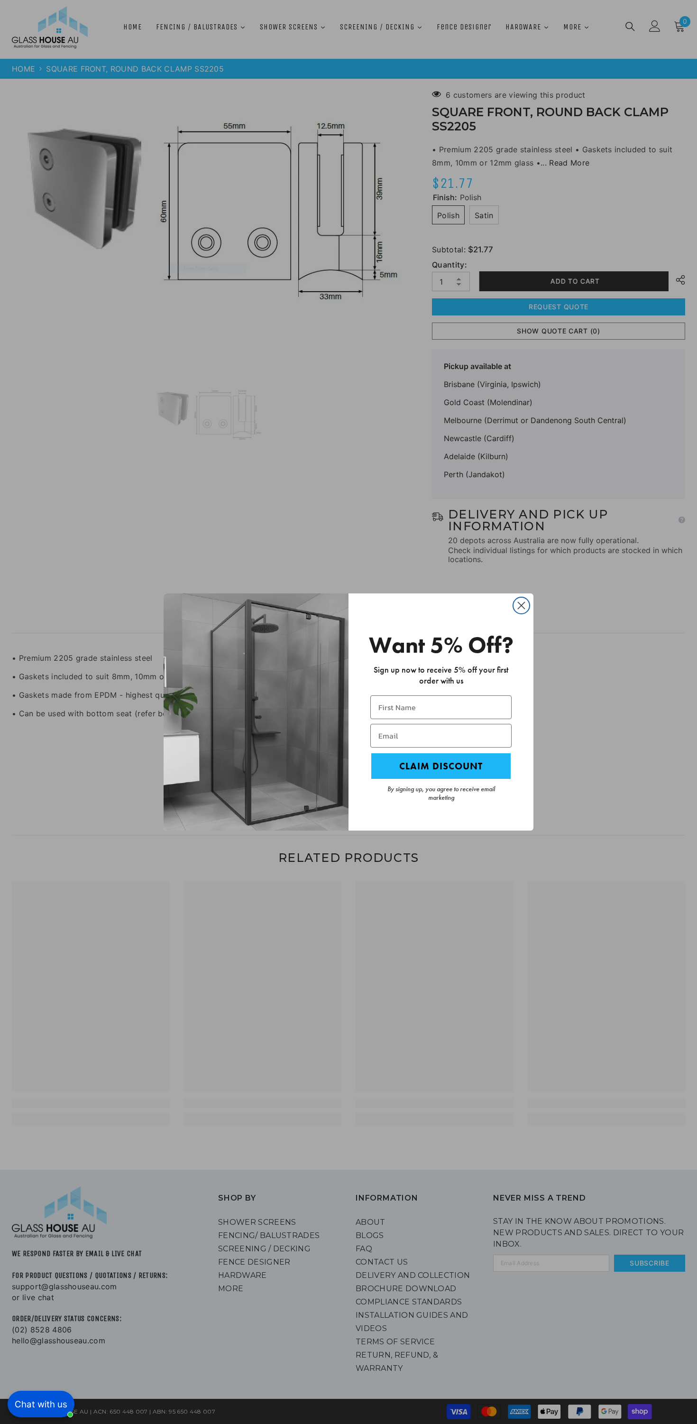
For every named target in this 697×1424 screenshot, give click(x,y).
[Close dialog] (521, 605)
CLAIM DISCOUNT (441, 766)
